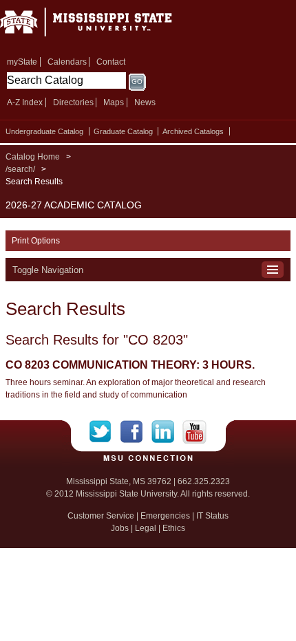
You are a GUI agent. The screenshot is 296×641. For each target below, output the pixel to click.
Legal (145, 528)
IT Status (212, 516)
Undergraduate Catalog (44, 131)
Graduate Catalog (123, 131)
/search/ (20, 169)
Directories (73, 102)
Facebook (135, 432)
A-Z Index (25, 102)
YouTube (194, 432)
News (145, 102)
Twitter (104, 432)
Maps (113, 102)
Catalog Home (33, 157)
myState (22, 62)
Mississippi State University (103, 26)
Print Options (36, 241)
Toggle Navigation (47, 270)
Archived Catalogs (193, 131)
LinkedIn (166, 432)
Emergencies (165, 516)
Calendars (67, 62)
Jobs (120, 528)
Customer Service (100, 516)
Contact (110, 62)
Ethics (173, 528)
